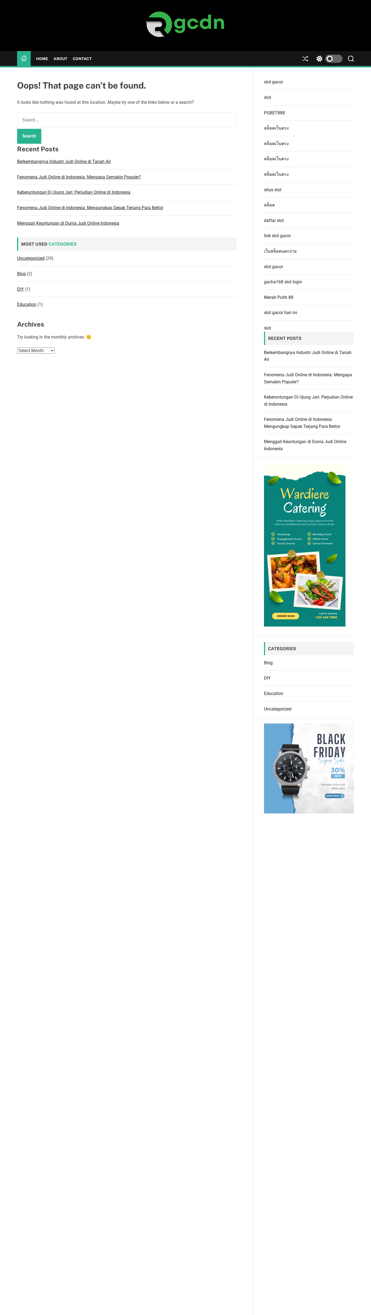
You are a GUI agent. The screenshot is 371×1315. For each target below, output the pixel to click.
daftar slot (274, 220)
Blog (21, 273)
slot (267, 97)
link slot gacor (277, 235)
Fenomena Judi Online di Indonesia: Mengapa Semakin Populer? (79, 177)
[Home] (24, 58)
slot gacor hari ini (280, 312)
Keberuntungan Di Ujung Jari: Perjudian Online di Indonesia (73, 192)
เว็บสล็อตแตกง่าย (280, 251)
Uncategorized (31, 258)
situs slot (272, 189)
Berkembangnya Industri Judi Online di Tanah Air (64, 161)
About (60, 59)
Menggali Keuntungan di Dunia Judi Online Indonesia (68, 223)
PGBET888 (274, 112)
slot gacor (273, 81)
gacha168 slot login (283, 281)
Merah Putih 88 (278, 297)
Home (42, 59)
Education (26, 304)
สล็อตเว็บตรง (276, 128)
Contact (82, 59)
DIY (20, 289)
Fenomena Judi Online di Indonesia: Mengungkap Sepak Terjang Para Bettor (90, 207)
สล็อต (269, 205)
